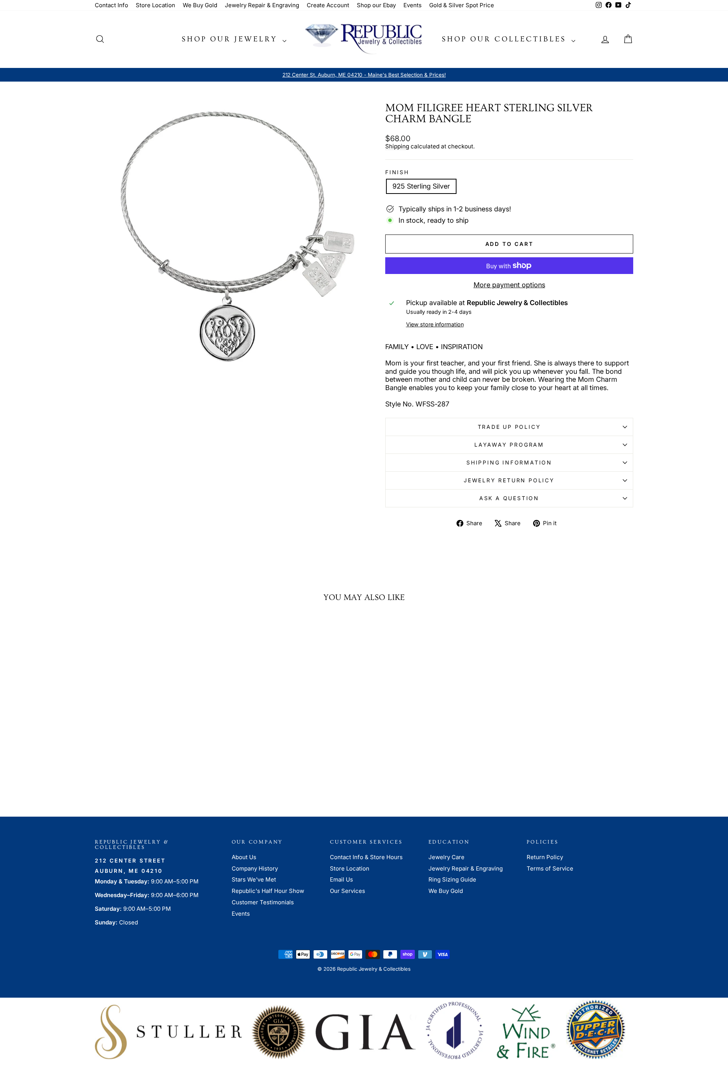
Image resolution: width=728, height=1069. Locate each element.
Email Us (341, 879)
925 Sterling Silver (421, 186)
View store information (435, 324)
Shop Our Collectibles (506, 39)
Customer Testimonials (263, 902)
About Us (244, 857)
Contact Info (111, 5)
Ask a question (509, 498)
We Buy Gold (200, 5)
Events (412, 5)
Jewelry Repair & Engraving (262, 5)
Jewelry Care (446, 857)
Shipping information (509, 462)
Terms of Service (550, 868)
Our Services (347, 890)
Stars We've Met (254, 879)
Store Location (155, 5)
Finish (397, 172)
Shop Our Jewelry (231, 39)
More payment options (509, 285)
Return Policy (545, 857)
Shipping (397, 146)
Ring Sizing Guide (452, 879)
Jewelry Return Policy (509, 480)
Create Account (328, 5)
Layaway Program (509, 444)
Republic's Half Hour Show (268, 890)
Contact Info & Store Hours (366, 857)
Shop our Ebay (376, 5)
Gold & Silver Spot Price (461, 5)
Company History (255, 868)
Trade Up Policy (509, 427)
